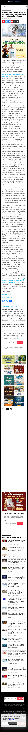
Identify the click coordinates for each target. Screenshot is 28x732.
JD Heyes (12, 18)
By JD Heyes (15, 635)
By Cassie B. (15, 552)
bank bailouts (15, 309)
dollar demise (6, 315)
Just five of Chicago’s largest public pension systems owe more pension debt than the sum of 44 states (17, 653)
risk (9, 319)
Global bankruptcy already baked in (17, 555)
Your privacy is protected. (8, 347)
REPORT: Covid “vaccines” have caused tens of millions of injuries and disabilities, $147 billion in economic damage (16, 661)
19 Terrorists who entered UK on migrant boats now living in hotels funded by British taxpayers (16, 549)
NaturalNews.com (7, 297)
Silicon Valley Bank (19, 319)
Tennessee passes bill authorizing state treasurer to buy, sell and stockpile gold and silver (16, 623)
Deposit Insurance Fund (16, 313)
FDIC (23, 315)
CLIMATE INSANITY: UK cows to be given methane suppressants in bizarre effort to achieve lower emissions (16, 569)
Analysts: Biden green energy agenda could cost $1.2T (15, 639)
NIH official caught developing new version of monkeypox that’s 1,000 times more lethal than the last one (16, 577)
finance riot (5, 317)
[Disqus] (14, 430)
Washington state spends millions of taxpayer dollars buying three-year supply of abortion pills (17, 561)
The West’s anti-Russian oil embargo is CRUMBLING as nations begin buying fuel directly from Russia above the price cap (17, 600)
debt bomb (5, 313)
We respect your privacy (20, 706)
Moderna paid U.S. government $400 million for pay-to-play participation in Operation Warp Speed (17, 669)
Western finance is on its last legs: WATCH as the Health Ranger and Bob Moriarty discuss (16, 646)
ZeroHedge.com (6, 294)
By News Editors (16, 544)
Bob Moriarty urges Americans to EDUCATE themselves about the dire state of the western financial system (17, 615)
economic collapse (16, 315)
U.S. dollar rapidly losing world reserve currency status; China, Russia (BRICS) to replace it (15, 592)
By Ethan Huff (15, 564)
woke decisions (20, 321)
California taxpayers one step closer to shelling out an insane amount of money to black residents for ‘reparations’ (17, 631)
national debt (19, 317)
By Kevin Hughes (16, 619)
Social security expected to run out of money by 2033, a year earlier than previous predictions (16, 585)
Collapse (10, 311)
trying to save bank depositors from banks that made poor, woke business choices (13, 280)
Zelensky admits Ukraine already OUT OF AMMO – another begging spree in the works (16, 684)
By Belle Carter (16, 573)
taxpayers (5, 321)
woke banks (12, 321)
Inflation (11, 317)
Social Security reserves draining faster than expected (16, 608)
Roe (12, 319)
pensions (4, 319)
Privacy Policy (10, 719)
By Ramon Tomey (16, 687)
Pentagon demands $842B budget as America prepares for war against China (17, 677)
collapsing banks (18, 311)
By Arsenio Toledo (16, 610)
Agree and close (12, 723)
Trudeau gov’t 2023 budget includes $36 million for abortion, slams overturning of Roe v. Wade (16, 542)
